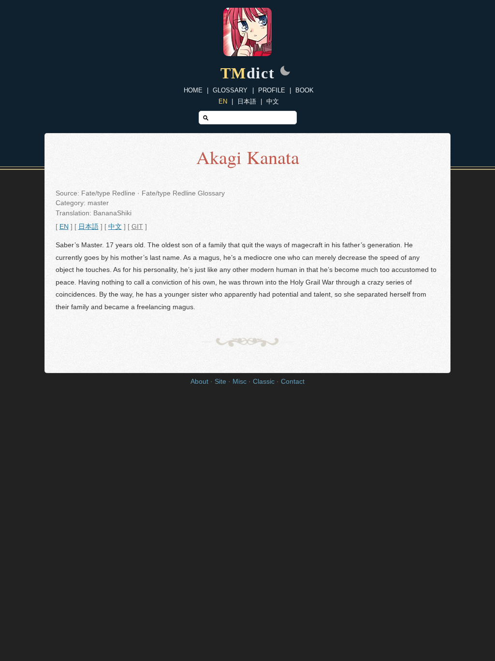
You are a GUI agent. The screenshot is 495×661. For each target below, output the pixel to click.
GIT (137, 226)
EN (222, 101)
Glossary (230, 90)
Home (193, 90)
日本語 (246, 101)
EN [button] (64, 226)
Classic (264, 381)
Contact (293, 381)
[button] (285, 71)
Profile (271, 90)
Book (304, 90)
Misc (240, 381)
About (199, 381)
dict (247, 73)
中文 (272, 101)
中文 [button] (115, 226)
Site (220, 381)
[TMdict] (247, 53)
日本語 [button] (88, 226)
